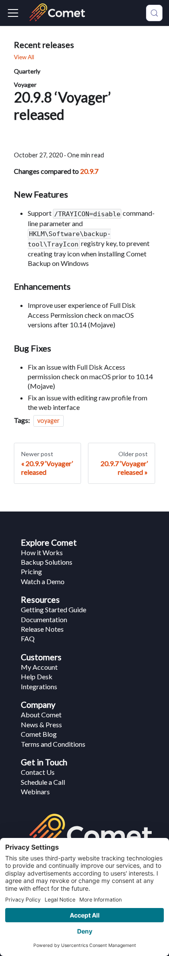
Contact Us (38, 772)
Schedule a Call (43, 782)
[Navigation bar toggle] (13, 12)
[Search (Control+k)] (154, 13)
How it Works (42, 552)
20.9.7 (89, 171)
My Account (39, 667)
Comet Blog (39, 734)
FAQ (28, 638)
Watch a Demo (43, 581)
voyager (48, 420)
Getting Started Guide (53, 609)
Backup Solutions (46, 562)
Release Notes (42, 629)
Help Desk (36, 676)
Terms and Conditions (53, 744)
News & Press (41, 724)
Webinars (35, 791)
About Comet (41, 714)
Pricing (31, 571)
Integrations (39, 686)
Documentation (44, 619)
